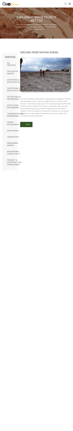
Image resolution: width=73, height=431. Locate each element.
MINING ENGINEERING (13, 123)
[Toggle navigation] (70, 3)
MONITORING (13, 131)
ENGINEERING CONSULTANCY (13, 153)
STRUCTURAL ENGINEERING (13, 106)
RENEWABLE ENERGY (12, 144)
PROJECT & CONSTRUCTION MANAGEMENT (14, 162)
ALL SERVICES (11, 64)
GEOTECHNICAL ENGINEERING (14, 98)
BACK (28, 124)
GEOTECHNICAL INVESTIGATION (14, 89)
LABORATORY (13, 137)
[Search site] (66, 4)
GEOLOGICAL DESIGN (13, 72)
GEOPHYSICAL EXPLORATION (13, 81)
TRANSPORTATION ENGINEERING (15, 115)
